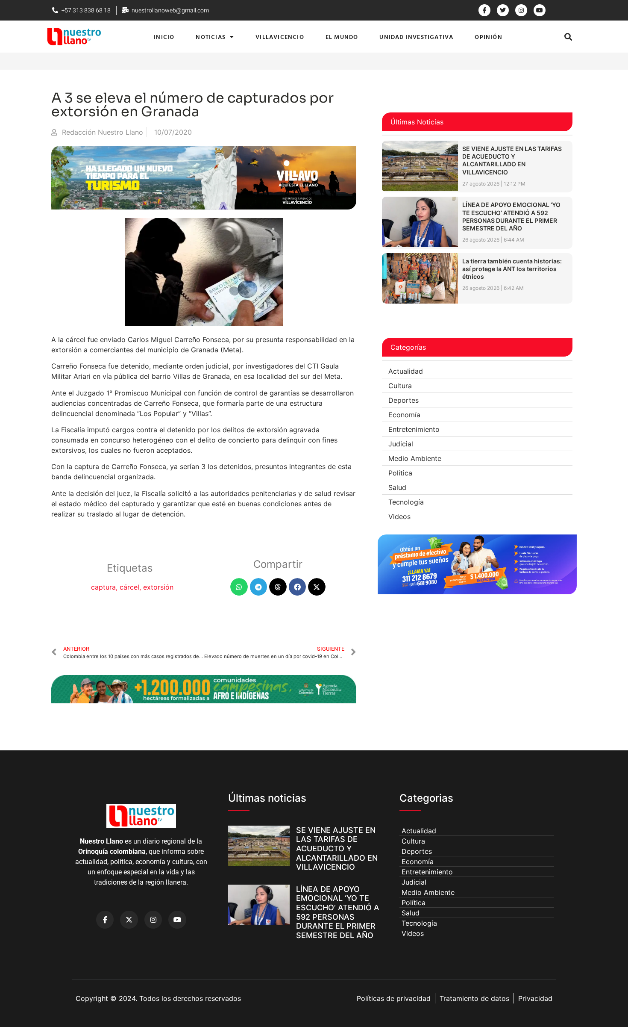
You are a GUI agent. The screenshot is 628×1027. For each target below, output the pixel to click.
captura (103, 587)
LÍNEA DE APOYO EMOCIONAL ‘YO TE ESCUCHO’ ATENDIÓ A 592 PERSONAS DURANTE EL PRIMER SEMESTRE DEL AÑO (511, 216)
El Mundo (342, 36)
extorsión (158, 587)
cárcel (129, 587)
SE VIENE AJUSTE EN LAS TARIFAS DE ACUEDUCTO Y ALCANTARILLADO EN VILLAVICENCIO (512, 160)
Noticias (211, 36)
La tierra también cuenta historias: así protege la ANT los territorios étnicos (512, 268)
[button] (568, 37)
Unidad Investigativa (416, 36)
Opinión (488, 36)
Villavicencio (279, 36)
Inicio (164, 36)
